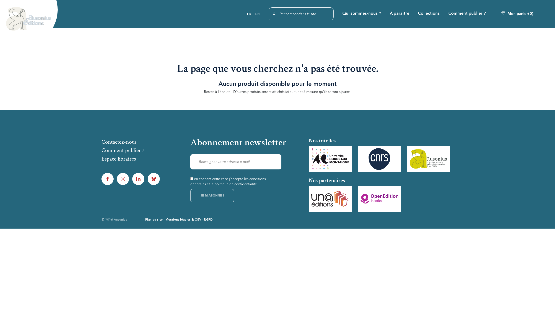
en (257, 14)
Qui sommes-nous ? (361, 14)
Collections (429, 14)
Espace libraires (118, 158)
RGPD (208, 219)
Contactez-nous (119, 142)
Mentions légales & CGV (183, 219)
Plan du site (154, 219)
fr (249, 14)
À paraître (399, 14)
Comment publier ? (467, 14)
